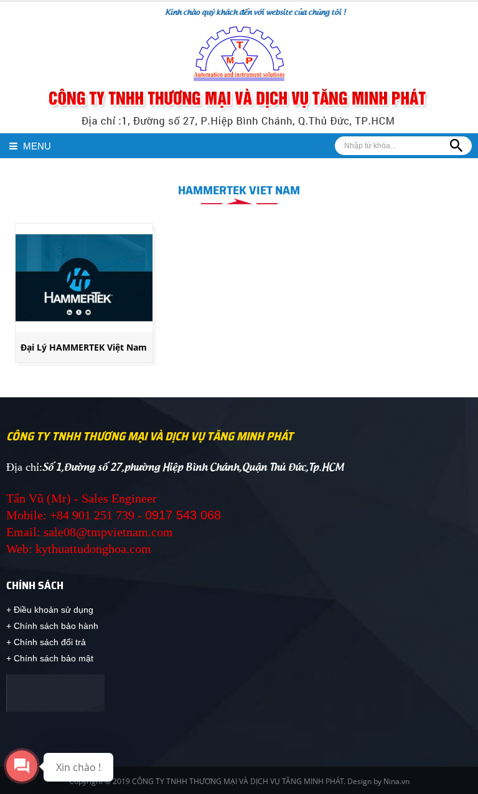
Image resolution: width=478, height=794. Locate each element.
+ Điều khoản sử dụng (49, 610)
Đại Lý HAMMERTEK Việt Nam (84, 347)
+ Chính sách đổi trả (46, 642)
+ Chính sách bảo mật (49, 658)
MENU (36, 146)
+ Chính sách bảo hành (52, 626)
